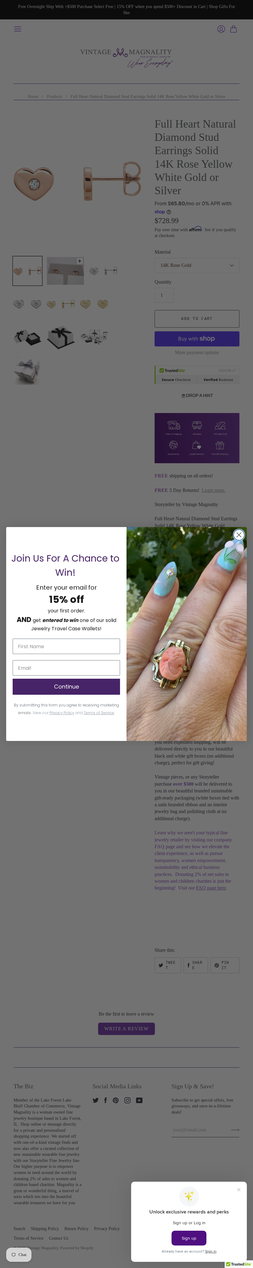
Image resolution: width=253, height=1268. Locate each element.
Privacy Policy (61, 712)
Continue (66, 686)
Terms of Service (99, 712)
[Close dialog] (239, 535)
